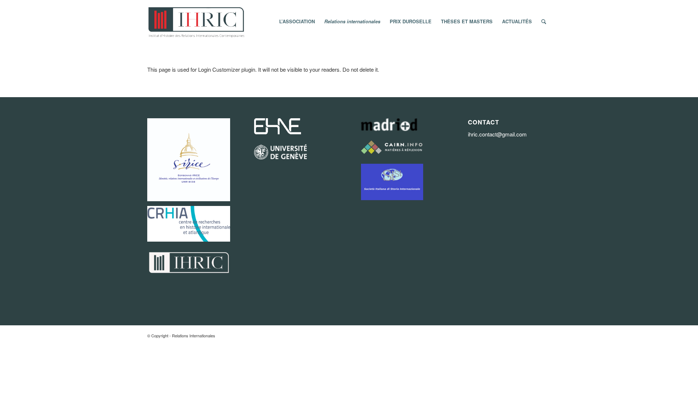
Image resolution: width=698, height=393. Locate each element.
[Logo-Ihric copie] (195, 21)
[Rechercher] (544, 21)
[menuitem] (297, 21)
